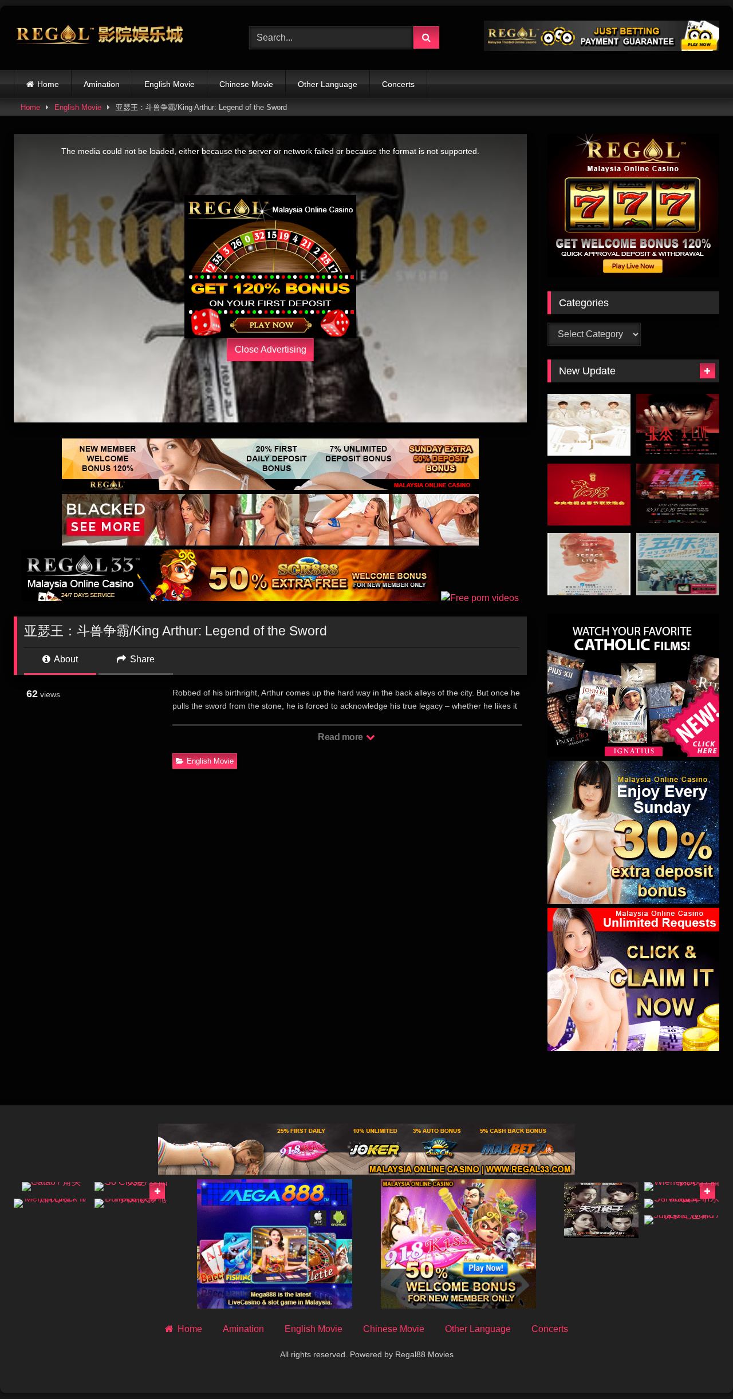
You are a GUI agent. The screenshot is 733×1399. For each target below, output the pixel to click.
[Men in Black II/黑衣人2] (51, 1203)
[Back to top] (697, 1365)
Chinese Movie (246, 84)
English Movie (169, 84)
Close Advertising (270, 349)
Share (141, 659)
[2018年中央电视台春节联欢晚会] (588, 495)
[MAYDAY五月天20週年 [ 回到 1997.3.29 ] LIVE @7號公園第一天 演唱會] (677, 564)
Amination (102, 84)
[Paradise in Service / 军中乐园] (681, 1203)
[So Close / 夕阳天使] (132, 1186)
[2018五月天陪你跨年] (677, 495)
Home (48, 84)
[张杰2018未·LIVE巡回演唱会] (677, 425)
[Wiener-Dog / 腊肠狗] (681, 1186)
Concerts (398, 84)
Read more (341, 737)
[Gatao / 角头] (51, 1186)
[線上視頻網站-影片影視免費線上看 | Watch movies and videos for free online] (100, 38)
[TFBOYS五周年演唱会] (588, 425)
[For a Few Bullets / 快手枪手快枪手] (132, 1203)
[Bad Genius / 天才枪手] (601, 1210)
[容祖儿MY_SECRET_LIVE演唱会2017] (588, 564)
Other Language (327, 84)
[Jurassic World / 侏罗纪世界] (681, 1219)
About (65, 659)
